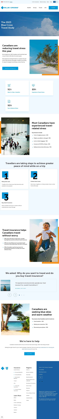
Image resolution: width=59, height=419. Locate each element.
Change (11, 1)
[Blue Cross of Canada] (10, 8)
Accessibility (41, 369)
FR (40, 377)
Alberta (28, 369)
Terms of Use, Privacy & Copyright (46, 367)
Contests (41, 374)
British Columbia (29, 372)
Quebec (28, 395)
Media (15, 412)
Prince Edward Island (30, 393)
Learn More (29, 353)
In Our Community (17, 402)
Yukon (27, 400)
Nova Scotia (28, 385)
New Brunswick (29, 377)
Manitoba (28, 374)
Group (35, 7)
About (15, 397)
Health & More (17, 369)
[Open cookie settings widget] (2, 417)
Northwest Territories (31, 383)
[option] (57, 2)
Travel (40, 7)
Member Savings (17, 405)
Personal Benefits (18, 372)
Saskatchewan (29, 397)
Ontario (28, 390)
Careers (15, 407)
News (15, 400)
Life (45, 7)
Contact (53, 7)
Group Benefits (18, 374)
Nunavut (28, 388)
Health (29, 7)
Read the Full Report (9, 68)
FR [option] (56, 1)
